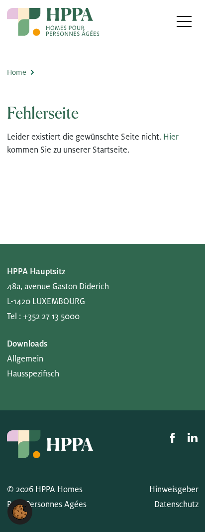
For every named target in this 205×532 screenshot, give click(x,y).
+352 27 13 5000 (51, 316)
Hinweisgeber (174, 489)
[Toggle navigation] (184, 21)
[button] (19, 511)
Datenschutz (176, 504)
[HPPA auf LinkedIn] (193, 437)
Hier (171, 137)
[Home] (53, 22)
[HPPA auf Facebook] (174, 437)
